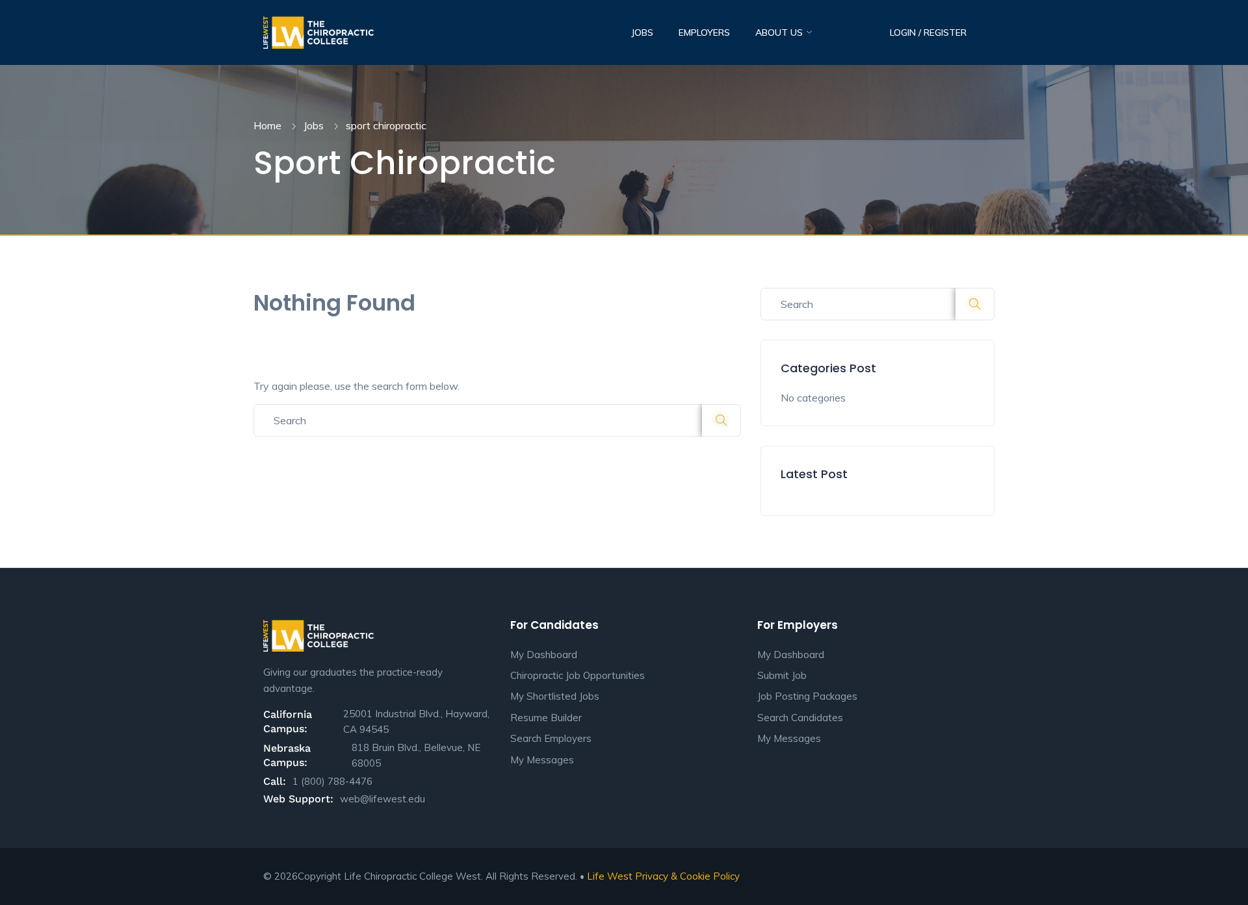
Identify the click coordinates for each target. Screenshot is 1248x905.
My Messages (542, 760)
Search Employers (551, 738)
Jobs (642, 32)
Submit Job (782, 675)
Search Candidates (800, 717)
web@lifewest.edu (382, 799)
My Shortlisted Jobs (554, 696)
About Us (780, 32)
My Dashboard (543, 654)
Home (267, 125)
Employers (704, 32)
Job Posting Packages (807, 696)
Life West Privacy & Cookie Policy (663, 876)
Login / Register (928, 32)
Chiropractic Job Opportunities (577, 675)
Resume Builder (546, 717)
